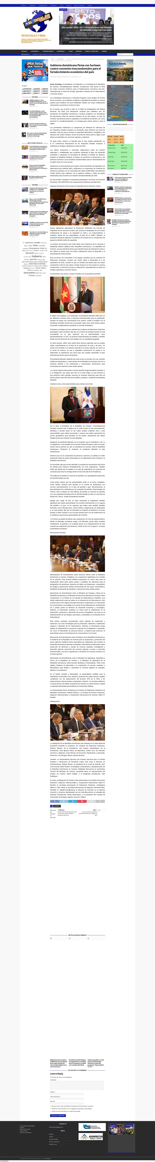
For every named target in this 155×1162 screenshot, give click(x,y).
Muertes (45, 266)
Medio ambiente (43, 262)
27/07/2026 (33, 160)
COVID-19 (43, 248)
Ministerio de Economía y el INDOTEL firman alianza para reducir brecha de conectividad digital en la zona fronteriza (58, 1063)
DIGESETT (36, 250)
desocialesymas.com (65, 76)
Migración (26, 264)
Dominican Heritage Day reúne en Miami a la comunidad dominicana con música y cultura (38, 190)
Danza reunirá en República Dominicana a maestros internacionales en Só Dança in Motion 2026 (38, 167)
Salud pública (29, 272)
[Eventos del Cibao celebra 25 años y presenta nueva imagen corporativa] (25, 125)
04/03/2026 (118, 215)
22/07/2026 (33, 171)
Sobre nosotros (23, 1131)
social (44, 273)
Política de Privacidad (25, 1129)
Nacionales (32, 5)
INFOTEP (33, 259)
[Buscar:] (125, 54)
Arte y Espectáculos (34, 143)
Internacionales (43, 5)
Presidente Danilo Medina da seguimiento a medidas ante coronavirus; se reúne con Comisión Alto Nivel (77, 1062)
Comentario (53, 1080)
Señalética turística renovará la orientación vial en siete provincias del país (38, 224)
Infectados (26, 259)
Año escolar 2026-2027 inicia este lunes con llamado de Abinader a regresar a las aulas (87, 28)
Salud (61, 5)
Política (43, 268)
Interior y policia (41, 259)
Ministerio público (38, 266)
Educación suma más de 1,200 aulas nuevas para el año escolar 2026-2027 (90, 42)
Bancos (26, 245)
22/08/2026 (33, 217)
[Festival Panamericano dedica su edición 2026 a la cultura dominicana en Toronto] (25, 157)
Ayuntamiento (44, 242)
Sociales (23, 5)
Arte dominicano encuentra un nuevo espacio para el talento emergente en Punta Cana (38, 148)
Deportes (68, 5)
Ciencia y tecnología (79, 5)
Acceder (51, 1136)
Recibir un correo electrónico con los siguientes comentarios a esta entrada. (72, 1108)
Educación (30, 253)
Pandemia (27, 268)
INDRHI (44, 256)
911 (24, 243)
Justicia (36, 262)
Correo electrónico (55, 1096)
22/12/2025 (115, 226)
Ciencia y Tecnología (120, 174)
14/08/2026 (118, 182)
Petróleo (33, 268)
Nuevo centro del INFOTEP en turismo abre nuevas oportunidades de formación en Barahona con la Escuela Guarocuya (38, 202)
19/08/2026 (33, 227)
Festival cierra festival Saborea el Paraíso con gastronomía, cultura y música (38, 233)
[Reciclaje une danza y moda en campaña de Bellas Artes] (25, 178)
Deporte (31, 250)
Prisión (29, 270)
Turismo (90, 5)
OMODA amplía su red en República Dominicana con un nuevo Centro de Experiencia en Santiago (38, 102)
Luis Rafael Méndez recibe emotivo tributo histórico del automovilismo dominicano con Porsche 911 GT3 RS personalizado (38, 114)
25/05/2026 (30, 138)
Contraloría (25, 248)
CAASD (30, 245)
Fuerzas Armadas (27, 256)
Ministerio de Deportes (27, 266)
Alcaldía (37, 242)
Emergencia (41, 253)
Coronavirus (34, 248)
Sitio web (52, 1101)
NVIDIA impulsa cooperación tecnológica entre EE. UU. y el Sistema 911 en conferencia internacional (123, 200)
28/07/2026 (33, 106)
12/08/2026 (33, 151)
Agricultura (29, 243)
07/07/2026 (33, 118)
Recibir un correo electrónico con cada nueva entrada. (66, 1111)
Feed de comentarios (54, 1141)
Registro (51, 1134)
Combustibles (42, 245)
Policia (37, 268)
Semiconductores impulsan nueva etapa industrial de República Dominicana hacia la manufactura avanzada (123, 211)
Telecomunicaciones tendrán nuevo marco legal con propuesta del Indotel (123, 179)
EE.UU (36, 253)
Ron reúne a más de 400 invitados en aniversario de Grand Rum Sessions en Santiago (37, 134)
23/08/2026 (33, 194)
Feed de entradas (53, 1139)
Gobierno (57, 806)
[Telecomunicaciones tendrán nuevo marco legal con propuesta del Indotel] (110, 178)
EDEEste (45, 250)
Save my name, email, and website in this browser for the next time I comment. (72, 1106)
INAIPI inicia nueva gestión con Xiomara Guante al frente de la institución (90, 33)
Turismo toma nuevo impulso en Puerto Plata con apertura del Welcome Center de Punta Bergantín (38, 214)
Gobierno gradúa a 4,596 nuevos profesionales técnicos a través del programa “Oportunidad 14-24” (96, 1063)
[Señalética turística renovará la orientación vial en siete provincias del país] (25, 223)
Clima (35, 245)
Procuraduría (35, 270)
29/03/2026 (118, 204)
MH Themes (48, 1158)
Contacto (22, 1127)
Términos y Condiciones (25, 1132)
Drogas (41, 250)
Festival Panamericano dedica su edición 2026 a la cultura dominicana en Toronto (38, 157)
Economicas (53, 5)
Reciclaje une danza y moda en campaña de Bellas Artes (37, 177)
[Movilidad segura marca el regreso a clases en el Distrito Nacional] (116, 1129)
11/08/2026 (33, 236)
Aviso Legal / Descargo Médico (27, 1126)
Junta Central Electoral (28, 262)
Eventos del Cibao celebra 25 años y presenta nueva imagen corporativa (38, 125)
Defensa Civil (25, 250)
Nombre (52, 1092)
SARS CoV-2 (39, 273)
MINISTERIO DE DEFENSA (37, 264)
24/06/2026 (32, 179)
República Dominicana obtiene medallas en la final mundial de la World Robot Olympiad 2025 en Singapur (121, 222)
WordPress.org (53, 1144)
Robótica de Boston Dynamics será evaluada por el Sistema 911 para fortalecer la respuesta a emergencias (123, 189)
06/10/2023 (55, 76)
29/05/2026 (33, 128)
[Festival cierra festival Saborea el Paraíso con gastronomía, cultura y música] (25, 233)
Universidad (38, 275)
